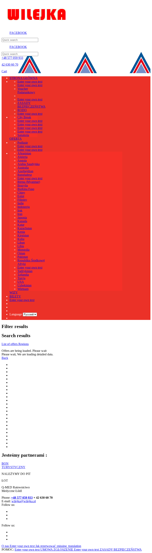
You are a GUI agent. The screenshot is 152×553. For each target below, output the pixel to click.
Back (5, 358)
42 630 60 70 (10, 64)
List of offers (10, 344)
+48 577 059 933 (12, 57)
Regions (23, 344)
